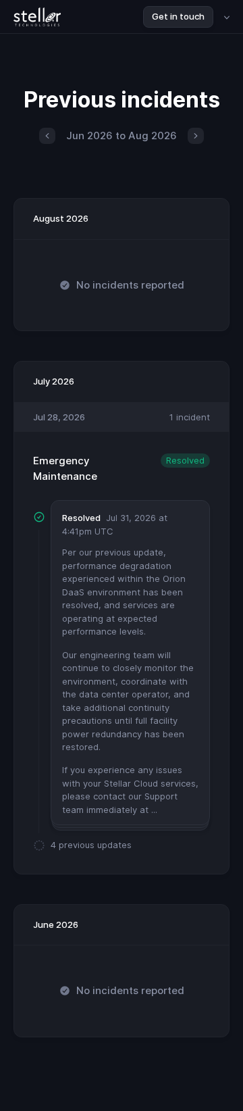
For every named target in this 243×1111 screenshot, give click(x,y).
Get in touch (178, 16)
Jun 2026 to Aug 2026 (121, 135)
